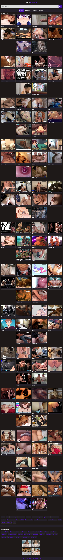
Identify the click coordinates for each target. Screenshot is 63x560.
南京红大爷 (9, 522)
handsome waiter (29, 519)
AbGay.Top (4, 537)
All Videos (21, 10)
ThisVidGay (41, 534)
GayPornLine (35, 534)
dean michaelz (22, 517)
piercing (3, 522)
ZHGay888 (10, 537)
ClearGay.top (31, 531)
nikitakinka (36, 519)
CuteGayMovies (5, 531)
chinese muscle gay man (38, 517)
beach (7, 517)
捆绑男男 (3, 519)
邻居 (17, 519)
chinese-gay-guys (55, 517)
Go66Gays (55, 534)
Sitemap (40, 558)
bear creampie (14, 517)
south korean (44, 519)
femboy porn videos (14, 531)
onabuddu (28, 517)
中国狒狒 (22, 519)
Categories (41, 10)
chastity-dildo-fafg (52, 519)
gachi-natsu (46, 517)
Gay (31, 2)
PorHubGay (53, 531)
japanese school (10, 519)
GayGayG (20, 534)
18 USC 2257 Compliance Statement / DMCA (30, 558)
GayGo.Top (33, 537)
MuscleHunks (27, 534)
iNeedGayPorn (18, 537)
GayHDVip (48, 534)
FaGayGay (46, 531)
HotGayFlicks (24, 531)
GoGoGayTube (39, 531)
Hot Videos (27, 10)
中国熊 (59, 519)
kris (14, 522)
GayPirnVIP (4, 534)
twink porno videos (12, 534)
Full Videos (34, 10)
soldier (3, 517)
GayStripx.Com (26, 537)
